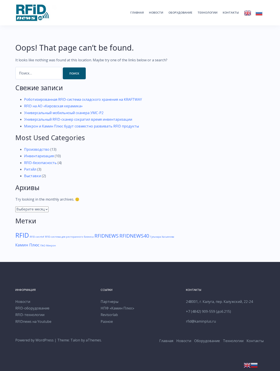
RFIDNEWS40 (134, 235)
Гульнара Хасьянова (162, 236)
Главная (137, 12)
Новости (156, 12)
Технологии (207, 12)
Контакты (231, 12)
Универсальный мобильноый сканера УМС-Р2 (63, 112)
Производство (36, 149)
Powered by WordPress (34, 340)
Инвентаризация (39, 156)
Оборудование (180, 12)
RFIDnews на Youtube (33, 321)
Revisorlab (109, 314)
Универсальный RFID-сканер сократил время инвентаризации (78, 119)
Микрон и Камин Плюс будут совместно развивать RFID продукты (81, 126)
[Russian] (259, 12)
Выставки (32, 175)
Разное (107, 321)
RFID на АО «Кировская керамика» (53, 106)
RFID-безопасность (40, 162)
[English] (247, 12)
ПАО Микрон (48, 245)
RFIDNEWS (106, 235)
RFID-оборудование (32, 308)
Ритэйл (30, 169)
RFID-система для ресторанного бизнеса (69, 236)
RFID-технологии (29, 314)
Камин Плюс (27, 244)
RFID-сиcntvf (37, 236)
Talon (75, 340)
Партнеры (109, 301)
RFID (22, 235)
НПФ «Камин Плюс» (117, 308)
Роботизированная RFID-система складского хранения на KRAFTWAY (83, 99)
